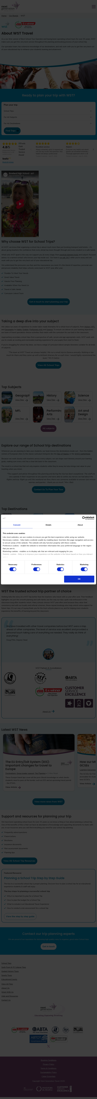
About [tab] (80, 525)
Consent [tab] (16, 525)
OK (79, 579)
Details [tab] (48, 525)
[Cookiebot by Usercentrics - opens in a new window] (84, 518)
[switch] (36, 569)
